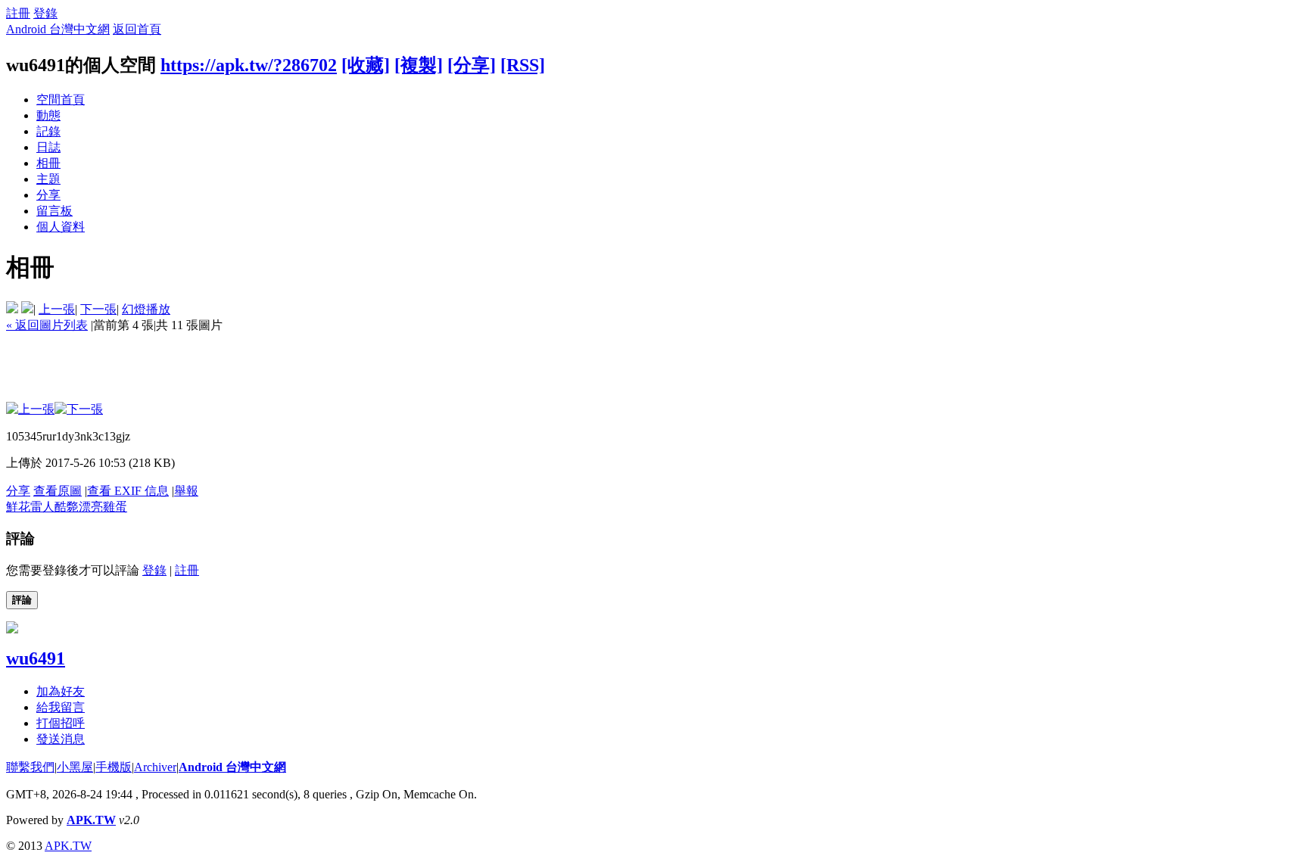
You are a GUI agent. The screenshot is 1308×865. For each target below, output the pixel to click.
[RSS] (522, 65)
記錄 (48, 131)
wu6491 (35, 658)
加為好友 (60, 691)
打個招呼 (60, 723)
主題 (48, 179)
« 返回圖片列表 (47, 325)
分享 (48, 194)
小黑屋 (75, 767)
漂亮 (91, 506)
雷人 (42, 506)
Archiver (155, 767)
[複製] (418, 65)
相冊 (48, 163)
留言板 (54, 210)
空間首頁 (60, 99)
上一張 (57, 309)
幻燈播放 (146, 309)
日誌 (48, 147)
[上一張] (30, 409)
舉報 (186, 490)
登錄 (45, 13)
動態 (48, 115)
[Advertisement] (281, 368)
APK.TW (91, 820)
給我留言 (60, 707)
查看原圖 (57, 490)
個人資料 (60, 226)
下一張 (98, 309)
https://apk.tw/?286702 (248, 65)
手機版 (113, 767)
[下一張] (78, 409)
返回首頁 (137, 29)
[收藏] (365, 65)
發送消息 (60, 739)
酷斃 (66, 506)
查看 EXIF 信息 (128, 490)
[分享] (471, 65)
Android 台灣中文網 (58, 29)
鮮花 (18, 506)
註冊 (18, 13)
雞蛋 (115, 506)
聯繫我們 (30, 767)
